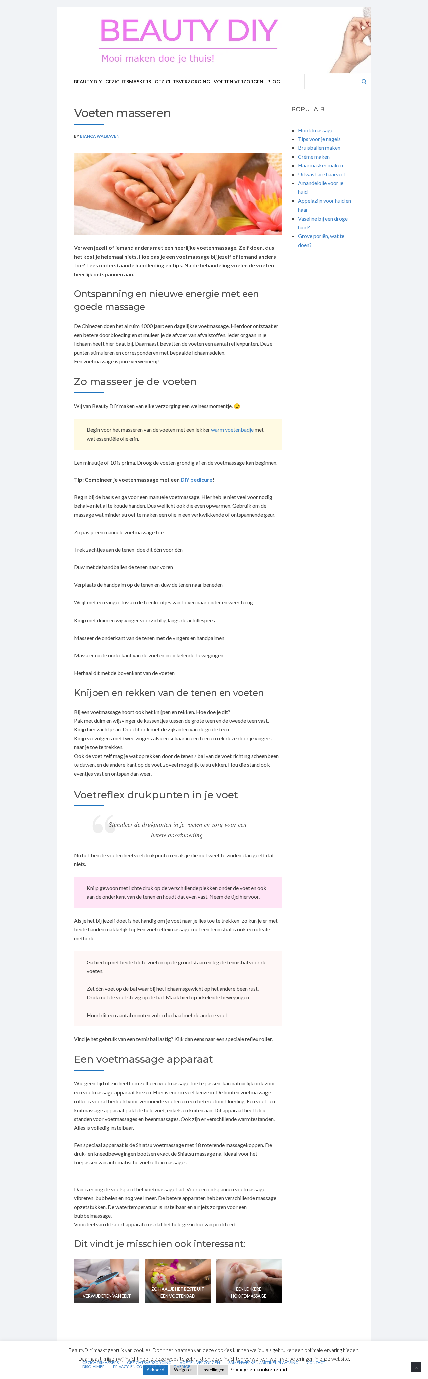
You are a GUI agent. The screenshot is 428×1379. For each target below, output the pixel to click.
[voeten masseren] (178, 194)
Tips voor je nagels (319, 139)
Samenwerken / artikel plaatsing (263, 1363)
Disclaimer (93, 1367)
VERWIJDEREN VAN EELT (107, 1296)
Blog (273, 81)
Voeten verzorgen (238, 81)
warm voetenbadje (232, 429)
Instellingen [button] (213, 1369)
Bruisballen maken (319, 147)
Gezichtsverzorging (182, 81)
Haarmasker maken (320, 165)
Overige (181, 1367)
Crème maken (314, 156)
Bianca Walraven (99, 136)
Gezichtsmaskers (128, 81)
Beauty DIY (88, 81)
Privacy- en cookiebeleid (139, 1367)
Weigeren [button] (183, 1369)
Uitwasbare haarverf (322, 174)
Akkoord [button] (155, 1369)
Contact (316, 1363)
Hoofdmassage (315, 130)
